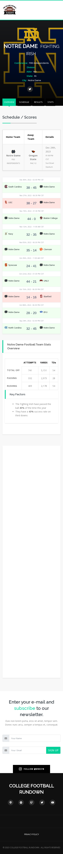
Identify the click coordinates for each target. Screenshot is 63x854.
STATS (50, 102)
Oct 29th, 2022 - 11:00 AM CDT (31, 258)
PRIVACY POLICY (31, 834)
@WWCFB (39, 769)
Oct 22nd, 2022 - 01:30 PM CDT (31, 274)
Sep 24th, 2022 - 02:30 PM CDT (31, 321)
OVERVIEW (9, 102)
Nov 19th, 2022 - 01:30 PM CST (32, 211)
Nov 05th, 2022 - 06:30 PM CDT (31, 242)
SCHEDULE (24, 102)
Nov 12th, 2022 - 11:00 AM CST (32, 227)
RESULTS (38, 102)
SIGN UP (53, 750)
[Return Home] (9, 9)
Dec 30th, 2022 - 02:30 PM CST (31, 180)
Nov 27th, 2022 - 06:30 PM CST (32, 195)
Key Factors (17, 394)
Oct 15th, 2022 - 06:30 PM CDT (31, 289)
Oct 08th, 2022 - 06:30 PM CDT (31, 305)
